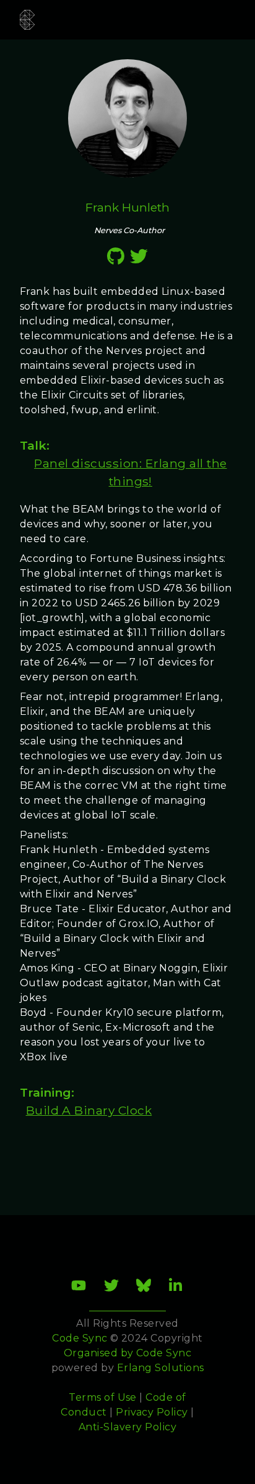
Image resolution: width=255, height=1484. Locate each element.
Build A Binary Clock (89, 1110)
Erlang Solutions (160, 1368)
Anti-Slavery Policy (127, 1427)
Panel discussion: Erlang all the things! (130, 472)
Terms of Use (103, 1397)
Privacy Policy (152, 1412)
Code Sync (163, 1353)
